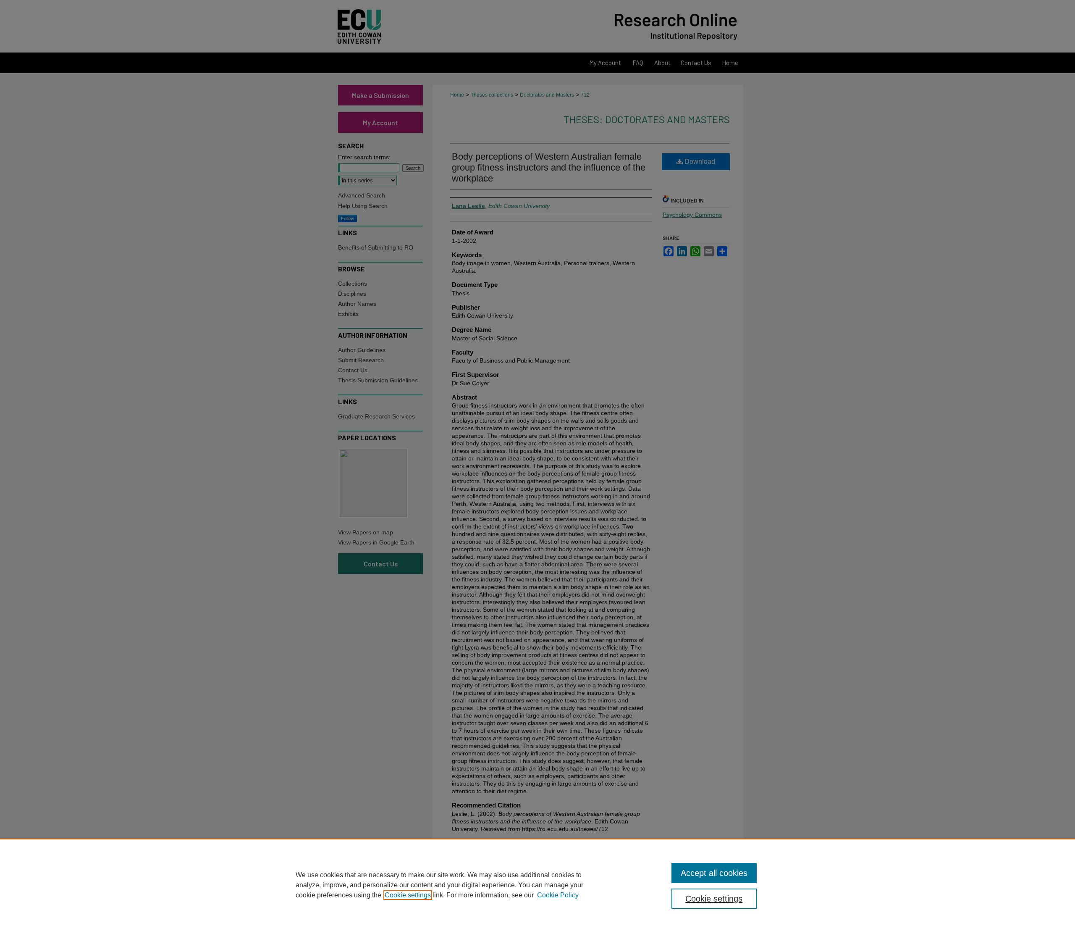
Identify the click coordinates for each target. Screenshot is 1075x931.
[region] (537, 885)
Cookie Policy (558, 895)
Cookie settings (408, 895)
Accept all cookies (714, 873)
